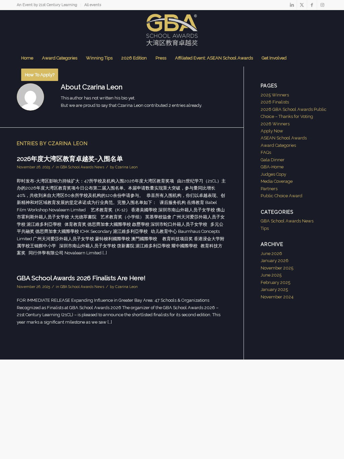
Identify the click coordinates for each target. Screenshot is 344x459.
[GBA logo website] (172, 30)
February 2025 (275, 282)
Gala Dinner (273, 159)
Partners (269, 188)
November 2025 (277, 267)
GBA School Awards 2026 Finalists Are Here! (81, 278)
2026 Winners (275, 123)
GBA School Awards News (82, 167)
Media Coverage (277, 181)
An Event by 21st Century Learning (47, 5)
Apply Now (272, 130)
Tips (265, 228)
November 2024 (277, 296)
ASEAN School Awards (284, 137)
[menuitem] (49, 5)
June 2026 (271, 253)
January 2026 (275, 260)
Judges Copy (273, 174)
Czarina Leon (126, 167)
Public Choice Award (281, 195)
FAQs (266, 152)
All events (92, 5)
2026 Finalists (275, 102)
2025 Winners (275, 94)
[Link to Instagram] (322, 5)
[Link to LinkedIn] (292, 5)
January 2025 (274, 289)
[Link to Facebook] (312, 5)
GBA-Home (272, 166)
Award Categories (278, 145)
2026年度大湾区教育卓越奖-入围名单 (70, 158)
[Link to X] (302, 5)
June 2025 (271, 275)
